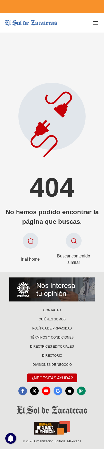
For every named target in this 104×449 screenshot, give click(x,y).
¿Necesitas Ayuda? (52, 378)
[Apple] (69, 391)
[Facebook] (22, 391)
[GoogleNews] (58, 391)
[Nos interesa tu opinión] (52, 289)
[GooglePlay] (81, 391)
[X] (34, 391)
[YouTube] (46, 391)
